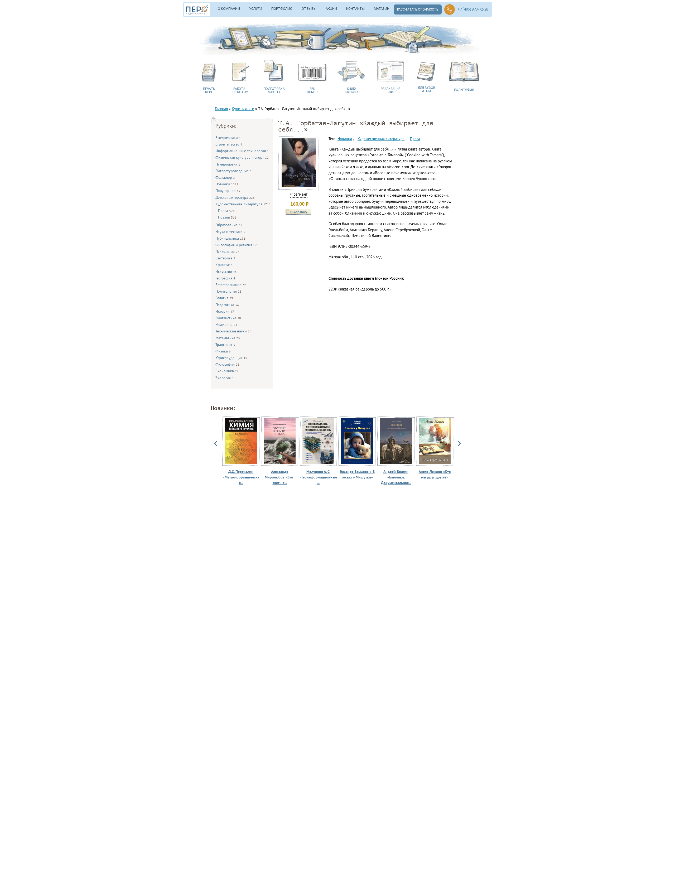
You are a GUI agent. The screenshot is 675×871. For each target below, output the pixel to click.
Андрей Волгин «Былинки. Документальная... (396, 477)
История (224, 311)
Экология (224, 377)
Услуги (255, 9)
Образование (228, 224)
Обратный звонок (449, 9)
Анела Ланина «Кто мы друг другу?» (435, 474)
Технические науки (233, 331)
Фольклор (225, 177)
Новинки (226, 184)
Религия (224, 298)
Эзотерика (225, 258)
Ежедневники (228, 137)
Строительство (228, 144)
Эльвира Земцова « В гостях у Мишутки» (357, 474)
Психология (227, 251)
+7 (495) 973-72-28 (472, 9)
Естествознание (230, 284)
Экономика (227, 371)
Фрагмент (298, 194)
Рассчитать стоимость (417, 9)
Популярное (227, 190)
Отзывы (309, 9)
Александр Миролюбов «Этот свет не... (280, 477)
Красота (224, 264)
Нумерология (227, 164)
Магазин (381, 9)
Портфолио (281, 9)
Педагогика (227, 304)
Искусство (226, 271)
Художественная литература (243, 204)
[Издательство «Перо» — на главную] (199, 9)
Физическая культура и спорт (242, 157)
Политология (228, 291)
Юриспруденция (231, 357)
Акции (331, 9)
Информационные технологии (242, 150)
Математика (227, 338)
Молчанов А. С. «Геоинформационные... (318, 477)
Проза (226, 210)
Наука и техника (230, 231)
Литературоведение (233, 170)
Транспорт (225, 344)
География (225, 278)
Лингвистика (228, 318)
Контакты (355, 9)
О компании (229, 9)
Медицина (226, 324)
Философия (227, 364)
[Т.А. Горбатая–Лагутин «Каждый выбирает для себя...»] (299, 185)
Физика (223, 351)
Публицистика (230, 238)
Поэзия (227, 217)
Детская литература (235, 197)
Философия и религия (236, 245)
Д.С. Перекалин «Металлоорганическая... (241, 477)
